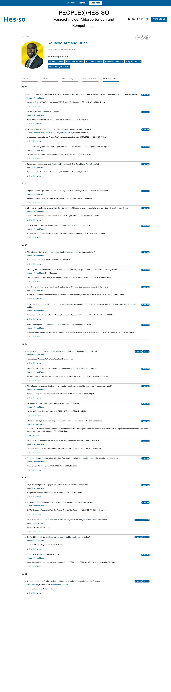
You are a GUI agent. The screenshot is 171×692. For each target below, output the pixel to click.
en (142, 19)
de (147, 19)
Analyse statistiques (133, 61)
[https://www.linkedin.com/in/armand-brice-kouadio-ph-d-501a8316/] (147, 37)
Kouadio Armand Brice (35, 98)
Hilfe (132, 19)
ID (137, 37)
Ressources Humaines (74, 61)
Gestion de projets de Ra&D (58, 67)
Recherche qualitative (94, 61)
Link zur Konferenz (34, 106)
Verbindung (159, 19)
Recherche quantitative (114, 61)
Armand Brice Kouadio (35, 355)
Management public (55, 61)
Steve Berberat (32, 585)
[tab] (30, 79)
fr (138, 19)
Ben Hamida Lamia (52, 133)
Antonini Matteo (66, 133)
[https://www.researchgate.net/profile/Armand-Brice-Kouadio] (142, 37)
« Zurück (25, 37)
